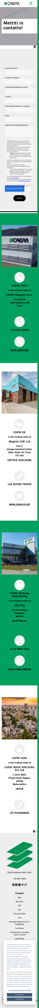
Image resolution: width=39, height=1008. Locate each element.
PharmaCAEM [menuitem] (19, 914)
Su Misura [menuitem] (19, 928)
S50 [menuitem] (19, 910)
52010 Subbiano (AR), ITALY (19, 872)
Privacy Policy (15, 177)
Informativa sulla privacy (24, 181)
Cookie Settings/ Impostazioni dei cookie (19, 990)
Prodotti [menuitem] (19, 893)
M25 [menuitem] (19, 898)
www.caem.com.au (19, 668)
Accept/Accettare (19, 994)
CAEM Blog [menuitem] (19, 939)
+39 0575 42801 (19, 879)
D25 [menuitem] (19, 918)
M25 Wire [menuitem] (19, 902)
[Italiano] (36, 46)
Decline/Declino (19, 999)
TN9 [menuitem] (19, 906)
